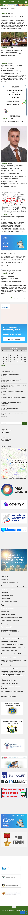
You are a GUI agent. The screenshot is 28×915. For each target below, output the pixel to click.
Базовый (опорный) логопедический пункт (13, 586)
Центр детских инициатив (8, 696)
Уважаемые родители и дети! (14, 16)
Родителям (4, 592)
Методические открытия (8, 589)
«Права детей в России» (8, 614)
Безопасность (5, 611)
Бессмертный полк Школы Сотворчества (14, 397)
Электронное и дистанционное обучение (12, 647)
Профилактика (5, 598)
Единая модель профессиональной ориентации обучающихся (12, 278)
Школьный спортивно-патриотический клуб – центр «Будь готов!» (14, 661)
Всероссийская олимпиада (9, 641)
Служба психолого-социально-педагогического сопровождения (10, 631)
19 (10, 359)
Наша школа (4, 576)
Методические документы (8, 657)
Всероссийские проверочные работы (12, 638)
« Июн (3, 365)
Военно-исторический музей (9, 650)
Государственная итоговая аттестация (12, 644)
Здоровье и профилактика (8, 605)
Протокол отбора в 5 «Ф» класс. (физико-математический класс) (11, 68)
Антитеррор (4, 624)
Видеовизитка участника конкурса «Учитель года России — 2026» (11, 52)
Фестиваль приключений (12, 121)
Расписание (4, 579)
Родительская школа (7, 595)
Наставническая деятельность (10, 683)
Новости (4, 14)
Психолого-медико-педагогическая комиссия (11, 687)
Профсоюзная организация (9, 601)
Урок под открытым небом (10, 408)
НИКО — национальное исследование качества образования (12, 692)
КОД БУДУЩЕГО (8, 253)
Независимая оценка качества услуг (11, 617)
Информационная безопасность (10, 620)
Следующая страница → (19, 298)
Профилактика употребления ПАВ (11, 654)
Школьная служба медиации (9, 668)
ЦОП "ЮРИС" (22, 910)
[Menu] (26, 2)
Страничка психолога (7, 608)
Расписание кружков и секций (9, 582)
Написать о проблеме (14, 339)
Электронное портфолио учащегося (11, 665)
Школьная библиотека (7, 635)
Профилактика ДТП (6, 627)
